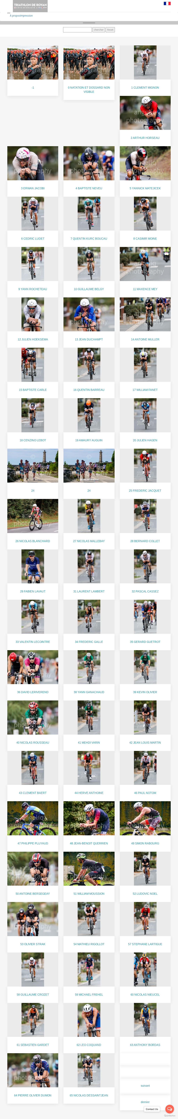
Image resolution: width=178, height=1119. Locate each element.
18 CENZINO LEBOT (33, 440)
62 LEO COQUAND (89, 1044)
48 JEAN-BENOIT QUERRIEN (89, 843)
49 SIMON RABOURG (145, 843)
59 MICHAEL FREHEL (89, 994)
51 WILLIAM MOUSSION (89, 893)
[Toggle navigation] (8, 13)
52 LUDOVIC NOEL (145, 893)
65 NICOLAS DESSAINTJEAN (89, 1095)
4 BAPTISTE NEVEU (89, 188)
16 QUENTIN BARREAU (88, 389)
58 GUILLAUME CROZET (33, 994)
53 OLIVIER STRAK (32, 944)
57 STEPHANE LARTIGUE (145, 944)
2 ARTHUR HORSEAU (145, 137)
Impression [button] (26, 15)
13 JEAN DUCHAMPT (89, 339)
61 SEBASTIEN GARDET (33, 1044)
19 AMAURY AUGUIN (89, 440)
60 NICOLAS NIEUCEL (145, 994)
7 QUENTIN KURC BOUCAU (89, 238)
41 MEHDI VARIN (89, 742)
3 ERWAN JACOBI (32, 188)
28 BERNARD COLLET (145, 541)
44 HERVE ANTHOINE (89, 792)
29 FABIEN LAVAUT (33, 591)
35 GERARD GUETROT (145, 641)
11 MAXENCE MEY (145, 289)
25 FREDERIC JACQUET (145, 490)
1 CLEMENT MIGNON (145, 87)
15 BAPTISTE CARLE (33, 389)
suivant (145, 1085)
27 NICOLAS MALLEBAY (89, 541)
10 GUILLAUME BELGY (89, 289)
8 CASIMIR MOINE (145, 238)
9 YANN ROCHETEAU (32, 289)
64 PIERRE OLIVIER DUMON (32, 1095)
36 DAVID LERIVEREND (32, 692)
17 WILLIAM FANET (145, 389)
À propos (15, 15)
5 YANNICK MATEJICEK (145, 188)
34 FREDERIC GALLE (89, 641)
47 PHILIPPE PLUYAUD (33, 843)
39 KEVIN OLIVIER (145, 692)
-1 (33, 87)
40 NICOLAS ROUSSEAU (32, 742)
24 (32, 490)
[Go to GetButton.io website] (169, 1116)
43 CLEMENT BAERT (33, 792)
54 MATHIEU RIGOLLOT (89, 944)
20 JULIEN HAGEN (145, 440)
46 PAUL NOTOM (145, 792)
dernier (145, 1102)
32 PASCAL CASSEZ (145, 591)
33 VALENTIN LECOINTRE (33, 641)
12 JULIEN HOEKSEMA (33, 339)
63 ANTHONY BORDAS (145, 1044)
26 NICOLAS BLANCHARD (32, 541)
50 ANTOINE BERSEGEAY (33, 893)
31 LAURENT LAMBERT (89, 591)
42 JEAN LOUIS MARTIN (145, 742)
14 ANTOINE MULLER (145, 339)
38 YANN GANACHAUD (89, 692)
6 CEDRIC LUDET (32, 238)
